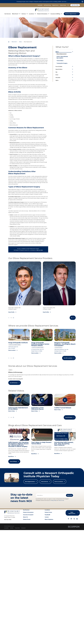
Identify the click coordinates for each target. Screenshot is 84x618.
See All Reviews (14, 382)
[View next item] (13, 317)
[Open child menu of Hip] (72, 72)
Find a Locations (59, 481)
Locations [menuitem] (31, 13)
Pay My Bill (40, 5)
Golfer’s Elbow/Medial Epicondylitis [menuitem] (62, 57)
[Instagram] (71, 518)
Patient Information (28, 512)
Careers (47, 517)
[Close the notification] (82, 1)
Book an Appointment (71, 13)
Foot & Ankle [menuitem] (59, 66)
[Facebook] (68, 518)
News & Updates (49, 519)
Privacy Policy (53, 500)
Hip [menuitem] (56, 72)
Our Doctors (26, 510)
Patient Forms (55, 5)
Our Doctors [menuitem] (7, 13)
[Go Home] (8, 41)
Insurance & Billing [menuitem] (55, 13)
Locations (47, 510)
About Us (25, 517)
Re (71, 317)
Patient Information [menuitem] (42, 13)
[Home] (42, 9)
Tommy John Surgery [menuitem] (62, 63)
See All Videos (68, 417)
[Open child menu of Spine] (72, 80)
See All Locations (68, 358)
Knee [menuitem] (57, 74)
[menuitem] (6, 528)
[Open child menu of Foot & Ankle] (72, 66)
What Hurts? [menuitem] (15, 13)
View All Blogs (13, 461)
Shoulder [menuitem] (58, 77)
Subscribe (69, 495)
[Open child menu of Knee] (72, 75)
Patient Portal (63, 5)
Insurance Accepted (28, 514)
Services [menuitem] (24, 13)
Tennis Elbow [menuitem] (60, 60)
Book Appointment (30, 481)
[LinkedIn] (77, 518)
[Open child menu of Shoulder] (72, 77)
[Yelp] (74, 518)
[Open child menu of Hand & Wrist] (72, 69)
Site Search (23, 527)
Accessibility (6, 527)
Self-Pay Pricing (47, 5)
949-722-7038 (75, 5)
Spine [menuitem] (57, 80)
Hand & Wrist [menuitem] (59, 69)
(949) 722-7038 (39, 250)
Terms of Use (61, 500)
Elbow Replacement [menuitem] (62, 54)
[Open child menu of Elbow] (72, 52)
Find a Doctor (44, 481)
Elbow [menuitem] (57, 51)
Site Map (11, 527)
